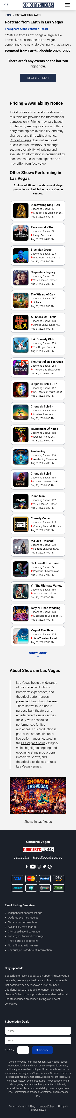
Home (8, 15)
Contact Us (21, 857)
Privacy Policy (46, 1106)
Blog (32, 1106)
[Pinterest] (50, 867)
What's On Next (38, 77)
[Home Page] (38, 5)
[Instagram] (39, 867)
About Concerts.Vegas (47, 857)
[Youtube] (33, 867)
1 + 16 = (9, 1050)
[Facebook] (27, 867)
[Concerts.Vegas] (38, 850)
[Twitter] (44, 867)
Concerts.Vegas (20, 140)
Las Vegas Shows (33, 743)
